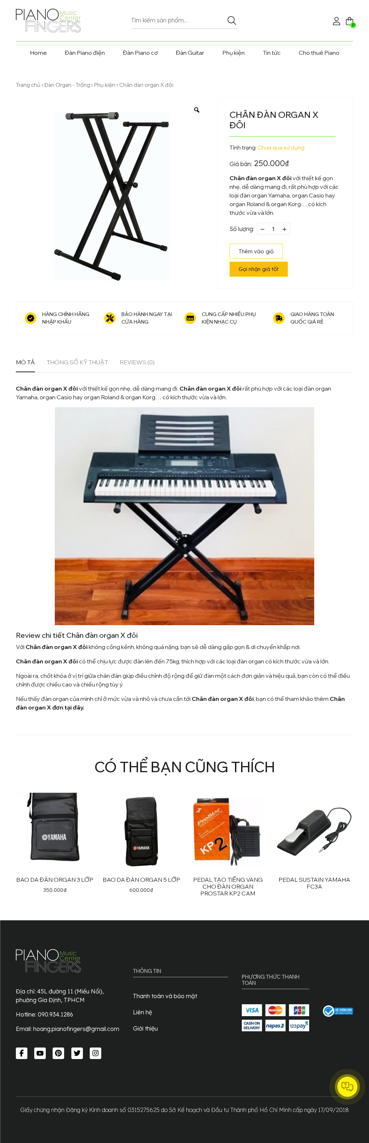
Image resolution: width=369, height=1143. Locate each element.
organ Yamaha (270, 195)
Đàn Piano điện (85, 52)
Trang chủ (28, 84)
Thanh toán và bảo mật (165, 996)
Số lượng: (242, 228)
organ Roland (247, 204)
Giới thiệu (145, 1028)
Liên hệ (142, 1012)
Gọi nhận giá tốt (259, 269)
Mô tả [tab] (25, 362)
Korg (294, 204)
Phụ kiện (233, 52)
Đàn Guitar (190, 52)
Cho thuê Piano (319, 52)
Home (38, 52)
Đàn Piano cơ (140, 52)
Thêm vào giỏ (256, 251)
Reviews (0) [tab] (137, 362)
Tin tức (272, 52)
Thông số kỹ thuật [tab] (77, 362)
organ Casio (308, 195)
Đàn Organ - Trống (67, 84)
